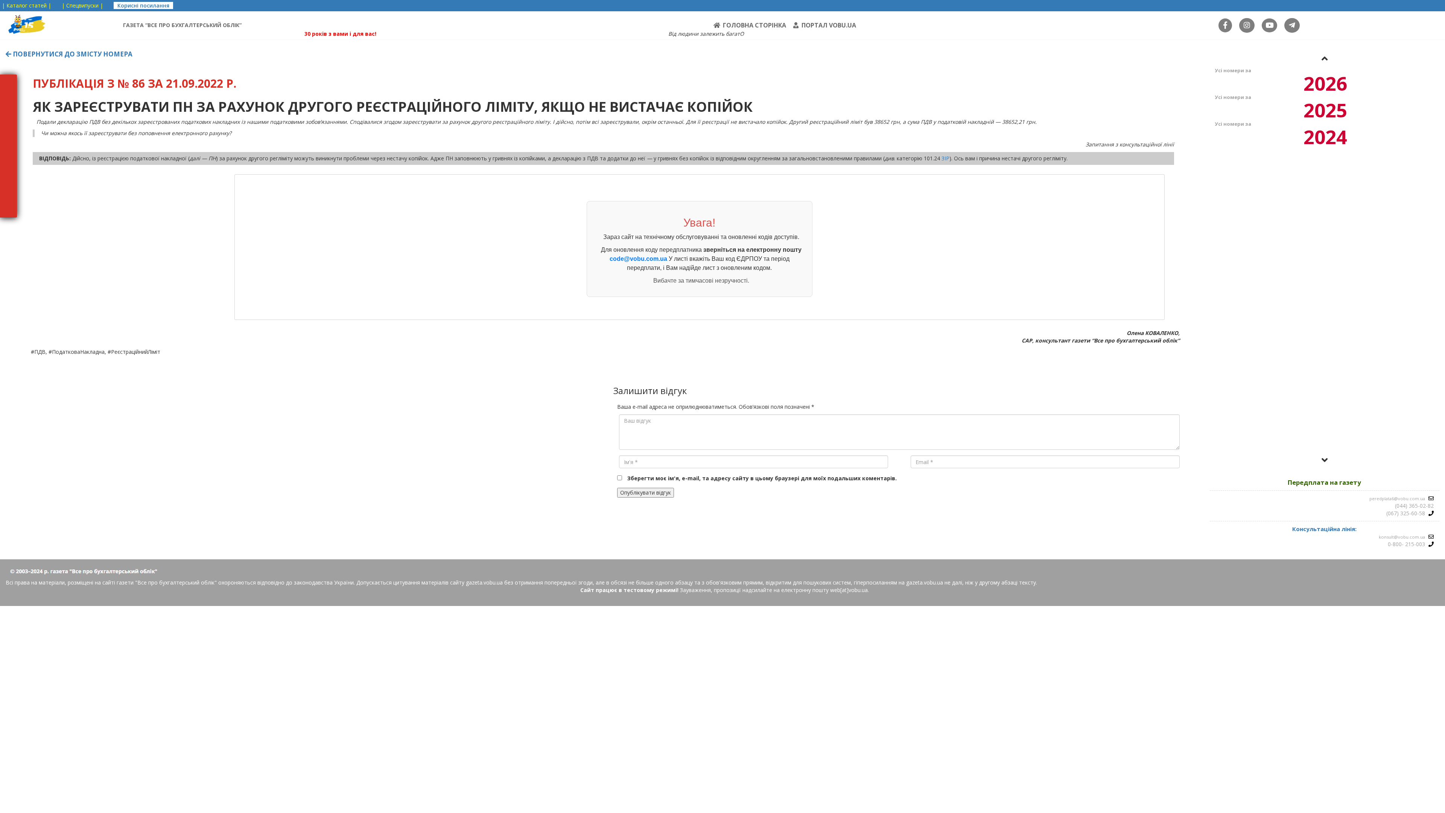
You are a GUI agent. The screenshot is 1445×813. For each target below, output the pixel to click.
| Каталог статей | (26, 5)
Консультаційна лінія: (1324, 529)
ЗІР (945, 158)
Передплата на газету (1324, 482)
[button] (1325, 58)
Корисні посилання (143, 5)
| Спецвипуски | (82, 5)
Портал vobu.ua (829, 25)
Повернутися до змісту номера (71, 54)
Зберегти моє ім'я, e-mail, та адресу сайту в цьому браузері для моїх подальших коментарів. (762, 478)
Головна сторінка (754, 25)
